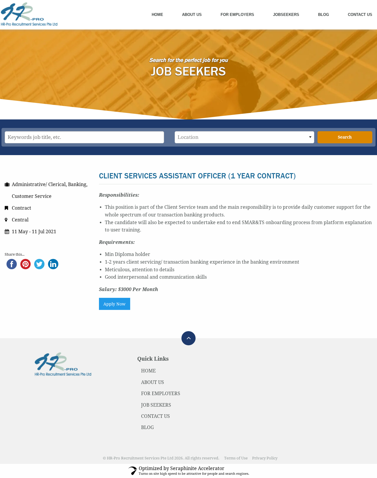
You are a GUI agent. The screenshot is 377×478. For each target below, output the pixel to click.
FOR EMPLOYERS (160, 393)
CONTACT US (155, 416)
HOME (148, 371)
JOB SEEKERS (156, 405)
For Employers (237, 14)
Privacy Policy (264, 458)
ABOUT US (152, 382)
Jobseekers (286, 14)
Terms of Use (236, 458)
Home (157, 14)
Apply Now (114, 304)
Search (345, 137)
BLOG (147, 427)
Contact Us (360, 14)
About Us (192, 14)
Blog (323, 14)
